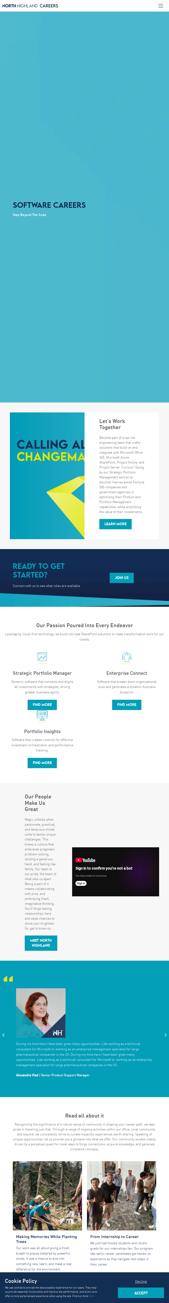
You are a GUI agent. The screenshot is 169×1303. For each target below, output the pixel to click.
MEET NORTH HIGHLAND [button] (41, 943)
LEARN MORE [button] (115, 524)
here (91, 1296)
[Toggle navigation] (161, 6)
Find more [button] (42, 705)
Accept (141, 1292)
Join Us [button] (122, 578)
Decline (141, 1281)
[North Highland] (30, 5)
